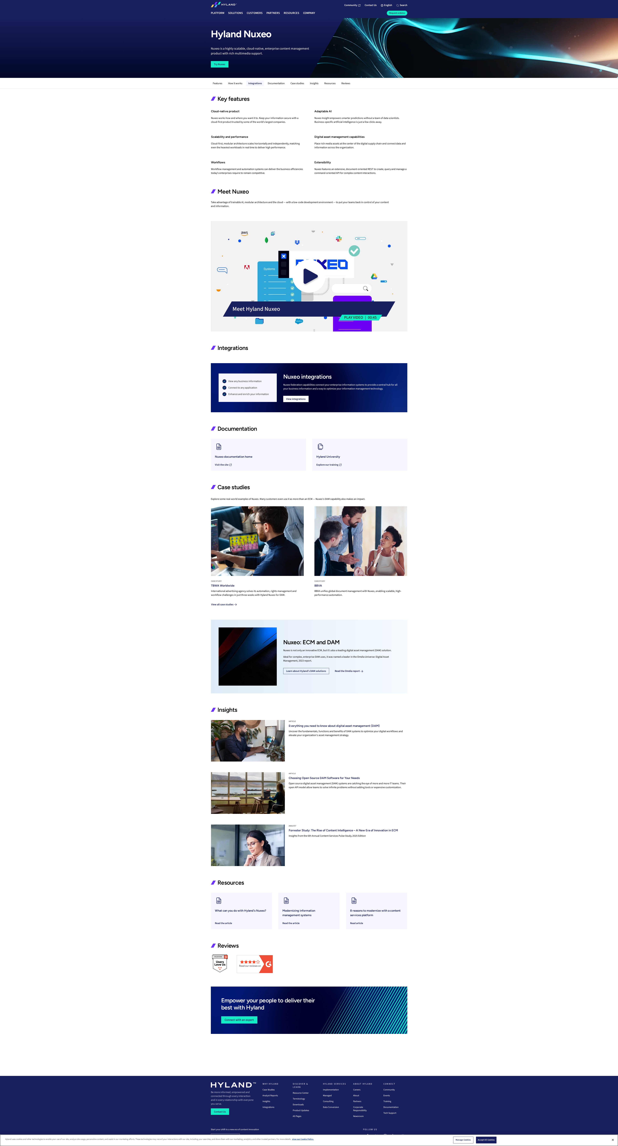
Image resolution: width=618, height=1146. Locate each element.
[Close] (612, 1139)
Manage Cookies (463, 1139)
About (356, 1095)
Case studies (297, 83)
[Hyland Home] (224, 5)
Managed (327, 1095)
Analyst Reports (270, 1095)
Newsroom (358, 1116)
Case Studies (269, 1089)
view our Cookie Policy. (303, 1139)
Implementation (331, 1089)
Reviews (345, 83)
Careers (356, 1089)
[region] (309, 1140)
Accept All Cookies (486, 1139)
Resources (330, 83)
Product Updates (301, 1110)
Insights (314, 83)
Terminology (299, 1098)
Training (387, 1101)
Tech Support (389, 1113)
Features (217, 83)
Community (389, 1089)
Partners (357, 1101)
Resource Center (301, 1093)
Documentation (276, 83)
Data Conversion (331, 1107)
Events (386, 1095)
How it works (235, 83)
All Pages (297, 1116)
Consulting (328, 1101)
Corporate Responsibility (360, 1109)
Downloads (298, 1104)
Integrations (255, 83)
